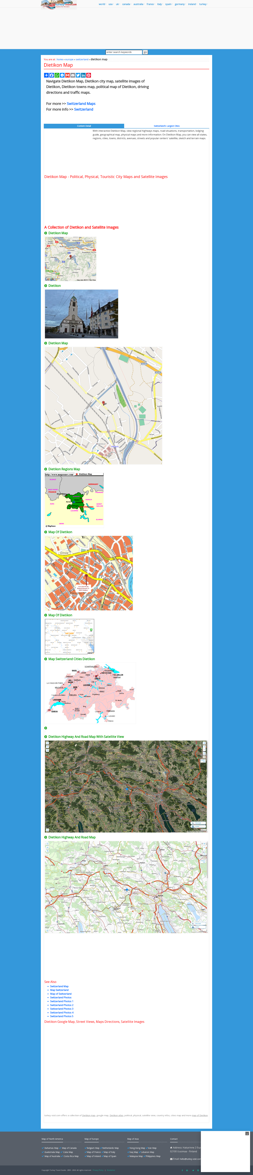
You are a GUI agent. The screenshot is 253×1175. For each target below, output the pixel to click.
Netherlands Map (110, 1148)
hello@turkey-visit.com (190, 1159)
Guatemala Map (52, 1152)
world (102, 4)
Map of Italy (109, 1152)
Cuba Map (68, 1152)
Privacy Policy (98, 1170)
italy (159, 4)
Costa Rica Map (71, 1156)
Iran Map (152, 1148)
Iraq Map (134, 1152)
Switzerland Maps (81, 103)
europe (69, 59)
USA (110, 4)
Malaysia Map (136, 1156)
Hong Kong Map (137, 1148)
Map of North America (52, 1138)
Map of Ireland (94, 1156)
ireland (192, 4)
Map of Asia (133, 1138)
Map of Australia (52, 1156)
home (60, 59)
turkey (202, 4)
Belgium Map (93, 1148)
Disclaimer (111, 1170)
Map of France (94, 1152)
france (150, 4)
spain (168, 4)
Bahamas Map (51, 1148)
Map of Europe (91, 1138)
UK (117, 4)
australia (138, 4)
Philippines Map (153, 1156)
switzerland (82, 59)
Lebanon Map (147, 1152)
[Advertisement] (126, 28)
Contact (174, 1138)
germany (180, 4)
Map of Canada (69, 1148)
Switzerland (83, 109)
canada (126, 4)
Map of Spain (110, 1156)
